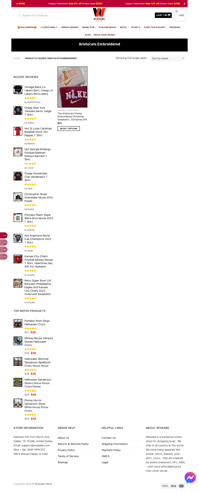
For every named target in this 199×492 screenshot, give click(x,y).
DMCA (106, 456)
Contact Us (109, 437)
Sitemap (63, 462)
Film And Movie (107, 27)
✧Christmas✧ (48, 27)
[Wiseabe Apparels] (99, 15)
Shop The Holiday (154, 27)
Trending (175, 27)
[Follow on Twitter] (146, 15)
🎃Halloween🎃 (27, 27)
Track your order (104, 34)
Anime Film (88, 27)
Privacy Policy (66, 450)
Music (123, 27)
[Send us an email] (150, 15)
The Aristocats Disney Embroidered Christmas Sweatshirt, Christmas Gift (72, 116)
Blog (88, 34)
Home (17, 58)
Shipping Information (115, 443)
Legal (105, 462)
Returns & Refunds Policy (73, 443)
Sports (135, 27)
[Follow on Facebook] (142, 15)
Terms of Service (68, 456)
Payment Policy (111, 450)
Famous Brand (69, 27)
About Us (63, 437)
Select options (68, 128)
